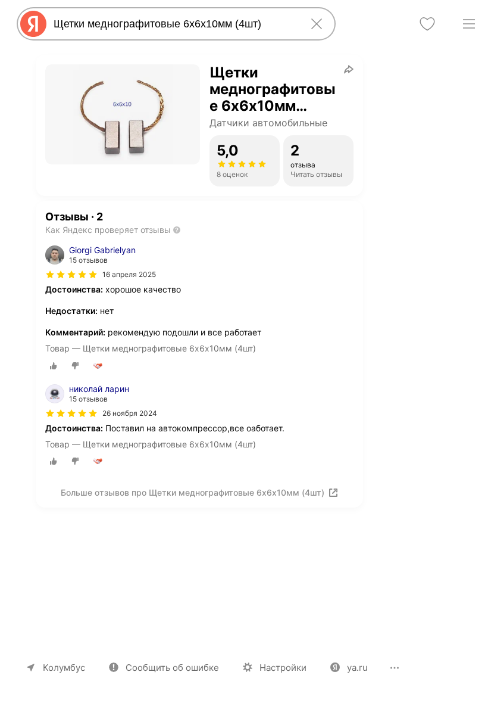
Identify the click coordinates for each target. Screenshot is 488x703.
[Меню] (469, 24)
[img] (71, 274)
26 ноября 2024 (129, 413)
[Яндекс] (33, 24)
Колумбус (64, 667)
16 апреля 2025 (129, 274)
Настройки (282, 667)
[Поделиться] (349, 69)
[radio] (53, 366)
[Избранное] (427, 24)
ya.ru (357, 667)
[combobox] (173, 23)
